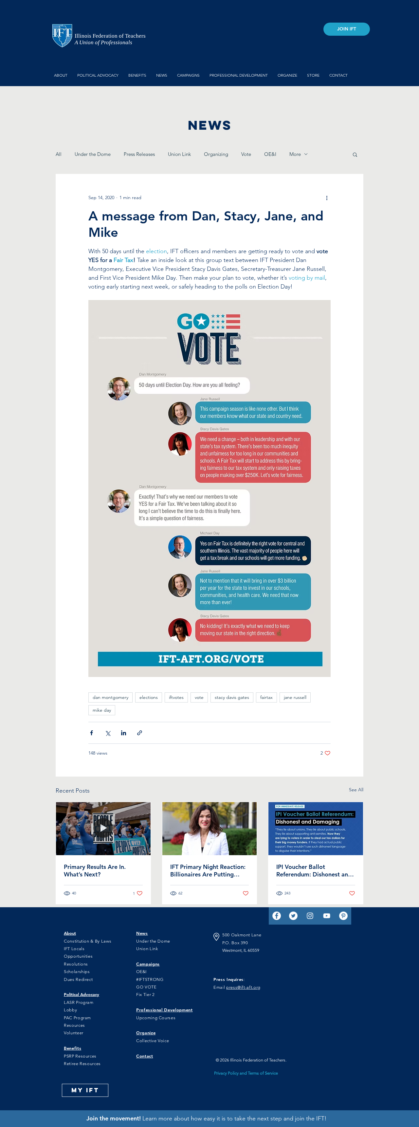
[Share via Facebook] (91, 733)
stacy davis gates (232, 697)
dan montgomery (110, 697)
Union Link (179, 154)
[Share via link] (140, 733)
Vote (246, 154)
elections (148, 697)
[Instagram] (310, 915)
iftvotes (176, 697)
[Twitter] (293, 915)
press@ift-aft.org (243, 987)
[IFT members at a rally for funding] (103, 828)
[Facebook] (276, 915)
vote (199, 697)
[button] (355, 154)
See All (356, 790)
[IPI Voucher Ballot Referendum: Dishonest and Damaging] (315, 828)
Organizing (216, 154)
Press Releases (139, 154)
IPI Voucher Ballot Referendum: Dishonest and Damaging (314, 870)
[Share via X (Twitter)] (107, 733)
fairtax (266, 697)
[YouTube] (326, 915)
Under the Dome (93, 154)
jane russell (295, 697)
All (59, 154)
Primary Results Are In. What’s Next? (95, 870)
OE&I (270, 154)
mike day (102, 710)
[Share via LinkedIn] (123, 733)
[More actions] (327, 198)
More (295, 154)
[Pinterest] (343, 915)
